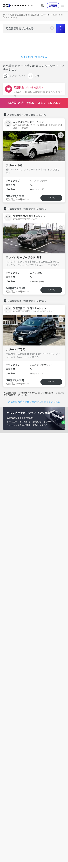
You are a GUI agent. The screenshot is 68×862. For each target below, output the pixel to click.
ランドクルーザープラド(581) (24, 257)
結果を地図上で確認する (34, 57)
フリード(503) (15, 165)
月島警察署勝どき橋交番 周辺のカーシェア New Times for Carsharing (33, 16)
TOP (5, 14)
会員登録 (53, 5)
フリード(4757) (15, 349)
